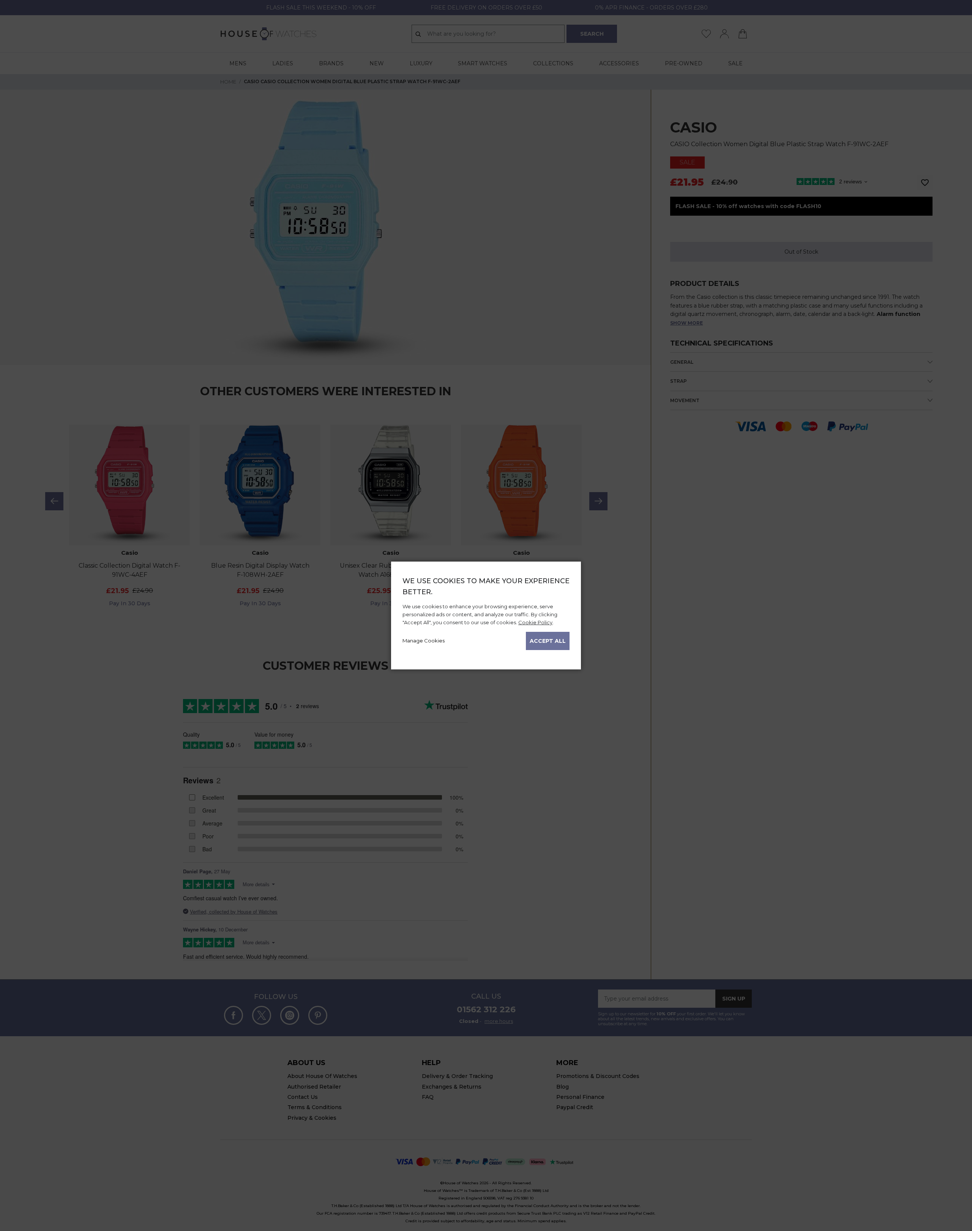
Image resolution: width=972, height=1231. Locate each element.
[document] (486, 613)
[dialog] (486, 615)
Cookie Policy (535, 622)
